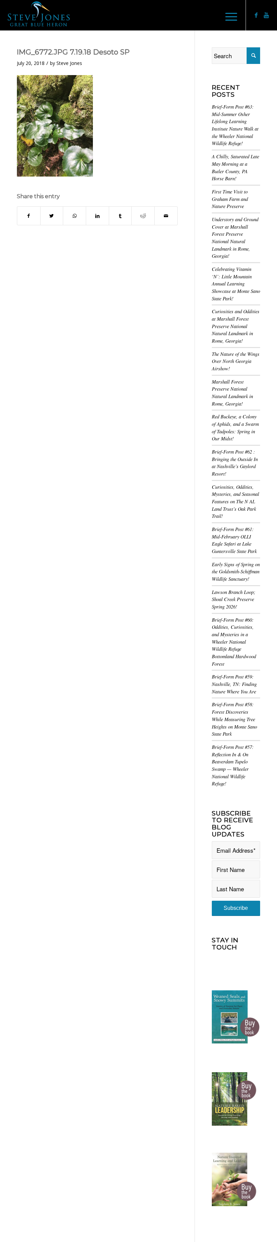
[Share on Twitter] (52, 216)
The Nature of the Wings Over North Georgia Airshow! (235, 361)
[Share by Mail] (166, 216)
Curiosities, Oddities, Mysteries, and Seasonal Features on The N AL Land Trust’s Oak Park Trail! (235, 502)
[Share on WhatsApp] (74, 216)
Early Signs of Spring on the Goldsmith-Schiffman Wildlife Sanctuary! (236, 571)
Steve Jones (69, 63)
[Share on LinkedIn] (97, 216)
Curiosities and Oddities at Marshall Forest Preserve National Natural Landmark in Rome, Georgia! (235, 326)
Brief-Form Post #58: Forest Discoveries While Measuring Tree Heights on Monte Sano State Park (234, 719)
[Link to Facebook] (256, 15)
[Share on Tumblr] (120, 216)
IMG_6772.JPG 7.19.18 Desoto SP (73, 52)
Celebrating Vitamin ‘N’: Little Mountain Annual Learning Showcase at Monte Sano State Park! (236, 284)
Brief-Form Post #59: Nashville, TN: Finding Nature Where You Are (234, 683)
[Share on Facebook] (28, 216)
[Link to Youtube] (266, 15)
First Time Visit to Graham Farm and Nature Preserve (230, 198)
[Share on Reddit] (143, 216)
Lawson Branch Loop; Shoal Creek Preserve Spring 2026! (233, 599)
